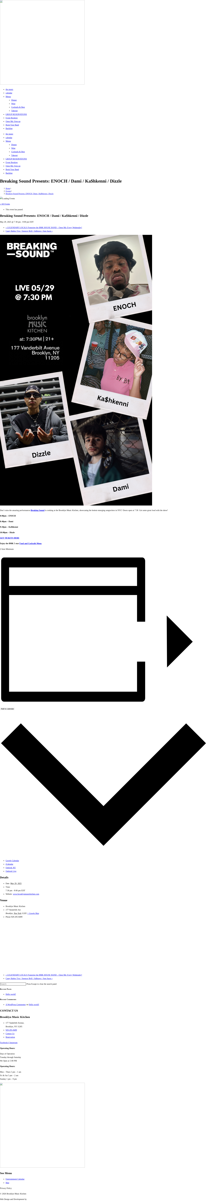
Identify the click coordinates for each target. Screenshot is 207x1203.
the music (9, 89)
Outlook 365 (11, 868)
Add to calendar (7, 709)
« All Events (5, 204)
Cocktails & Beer (18, 107)
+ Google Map (33, 913)
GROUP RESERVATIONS (16, 114)
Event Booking (12, 118)
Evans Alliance (33, 1199)
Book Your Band (12, 125)
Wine (13, 104)
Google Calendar (12, 861)
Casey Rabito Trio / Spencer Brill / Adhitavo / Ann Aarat (29, 231)
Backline (9, 128)
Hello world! (11, 994)
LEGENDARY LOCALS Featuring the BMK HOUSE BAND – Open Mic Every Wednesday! (44, 228)
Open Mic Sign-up (13, 121)
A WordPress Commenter (16, 1005)
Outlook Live (11, 871)
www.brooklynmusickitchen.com (26, 894)
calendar (9, 93)
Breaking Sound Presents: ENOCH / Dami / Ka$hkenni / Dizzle (30, 194)
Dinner (14, 100)
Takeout (14, 111)
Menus (8, 97)
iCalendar (9, 864)
